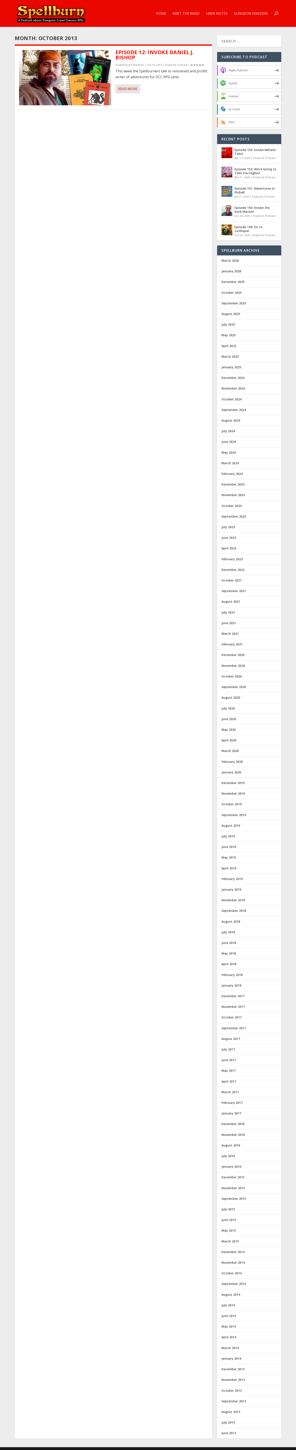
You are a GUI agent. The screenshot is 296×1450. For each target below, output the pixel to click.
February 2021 (232, 644)
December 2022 (232, 570)
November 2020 (233, 666)
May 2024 (228, 452)
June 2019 (228, 847)
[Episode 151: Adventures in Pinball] (226, 191)
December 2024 (232, 378)
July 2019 (228, 836)
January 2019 (231, 889)
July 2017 (228, 1049)
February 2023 (232, 559)
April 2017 (228, 1081)
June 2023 (228, 538)
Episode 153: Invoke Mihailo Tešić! (255, 152)
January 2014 (231, 1358)
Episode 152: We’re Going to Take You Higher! (255, 171)
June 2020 (228, 719)
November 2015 (233, 1188)
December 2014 (232, 1252)
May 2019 (228, 857)
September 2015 (233, 1199)
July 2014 (228, 1305)
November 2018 (233, 900)
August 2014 (230, 1294)
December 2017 (232, 996)
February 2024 (232, 474)
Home (161, 14)
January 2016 (231, 1166)
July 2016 (228, 1156)
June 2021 (228, 623)
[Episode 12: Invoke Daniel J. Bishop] (65, 77)
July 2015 (228, 1209)
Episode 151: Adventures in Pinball (254, 190)
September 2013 (233, 1401)
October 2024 (231, 399)
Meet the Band (186, 14)
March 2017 (230, 1092)
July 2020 (228, 708)
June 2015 (228, 1220)
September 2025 (233, 303)
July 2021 (228, 612)
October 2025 (231, 293)
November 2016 (233, 1135)
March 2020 (230, 751)
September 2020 (233, 687)
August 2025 (230, 314)
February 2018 (232, 975)
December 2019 (232, 783)
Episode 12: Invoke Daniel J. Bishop (154, 55)
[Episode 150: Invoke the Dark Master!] (226, 210)
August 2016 (230, 1145)
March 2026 (230, 260)
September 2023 (233, 516)
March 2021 (230, 634)
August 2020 (230, 697)
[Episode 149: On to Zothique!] (226, 229)
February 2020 (232, 762)
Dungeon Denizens (251, 14)
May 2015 (228, 1230)
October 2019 (231, 804)
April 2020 (228, 740)
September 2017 (233, 1028)
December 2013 (232, 1369)
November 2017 (233, 1007)
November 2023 (233, 495)
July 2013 (228, 1422)
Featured (170, 65)
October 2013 (231, 1390)
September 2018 (233, 911)
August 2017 (230, 1039)
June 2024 (228, 442)
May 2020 (228, 729)
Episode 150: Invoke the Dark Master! (252, 210)
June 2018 (228, 943)
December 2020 (232, 655)
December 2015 (232, 1177)
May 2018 (228, 953)
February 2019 (232, 879)
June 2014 (228, 1316)
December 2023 (232, 484)
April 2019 (228, 868)
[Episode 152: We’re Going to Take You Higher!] (226, 172)
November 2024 (233, 388)
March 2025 (230, 356)
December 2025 (232, 282)
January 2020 (231, 772)
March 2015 (230, 1241)
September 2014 (233, 1284)
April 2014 (228, 1337)
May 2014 (228, 1326)
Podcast (182, 65)
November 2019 (233, 793)
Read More (127, 88)
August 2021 (230, 601)
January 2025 (231, 367)
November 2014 (233, 1262)
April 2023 (228, 548)
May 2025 (228, 335)
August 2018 (230, 921)
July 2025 (228, 324)
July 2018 (228, 932)
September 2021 (233, 591)
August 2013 (230, 1412)
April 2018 (228, 964)
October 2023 (231, 506)
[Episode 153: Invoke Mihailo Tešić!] (226, 152)
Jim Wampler (136, 65)
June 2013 (228, 1433)
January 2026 (231, 271)
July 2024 (228, 431)
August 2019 (230, 825)
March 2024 (230, 463)
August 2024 (230, 420)
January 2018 (231, 985)
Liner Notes (217, 14)
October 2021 (231, 580)
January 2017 (231, 1113)
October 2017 (231, 1017)
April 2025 (228, 346)
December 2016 (232, 1124)
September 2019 (233, 815)
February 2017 (232, 1103)
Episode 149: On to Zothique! (248, 229)
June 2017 (228, 1060)
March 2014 (230, 1348)
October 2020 (231, 676)
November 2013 (233, 1380)
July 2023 (228, 527)
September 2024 (233, 410)
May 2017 (228, 1070)
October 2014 (231, 1273)
